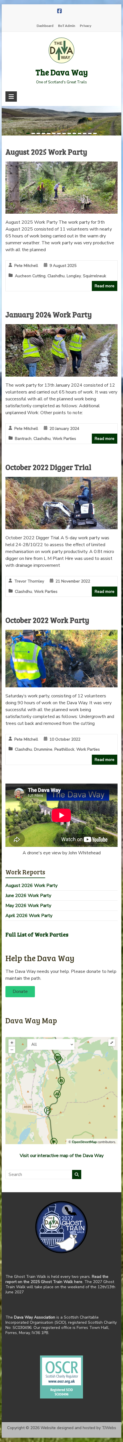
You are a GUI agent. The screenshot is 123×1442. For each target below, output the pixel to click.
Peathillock (64, 749)
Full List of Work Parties (36, 934)
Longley (74, 276)
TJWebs (109, 1428)
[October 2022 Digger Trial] (61, 481)
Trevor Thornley (29, 581)
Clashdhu (56, 276)
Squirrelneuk (94, 276)
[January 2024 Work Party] (61, 328)
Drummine (43, 749)
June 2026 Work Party (28, 895)
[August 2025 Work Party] (61, 165)
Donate (20, 991)
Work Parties (64, 438)
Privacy (85, 25)
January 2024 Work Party (48, 314)
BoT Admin (66, 25)
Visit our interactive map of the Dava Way (62, 1155)
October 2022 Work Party (47, 620)
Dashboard (45, 25)
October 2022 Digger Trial (48, 467)
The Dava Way (61, 72)
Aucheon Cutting (30, 276)
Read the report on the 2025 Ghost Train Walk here (56, 1279)
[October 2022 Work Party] (61, 634)
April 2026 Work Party (28, 915)
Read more (104, 286)
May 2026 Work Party (28, 905)
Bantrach (23, 438)
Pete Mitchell (26, 265)
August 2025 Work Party (46, 152)
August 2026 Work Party (31, 885)
